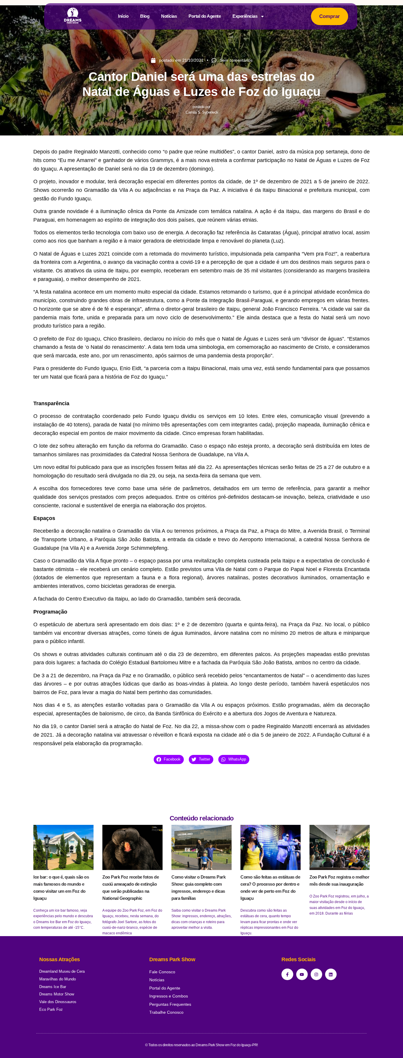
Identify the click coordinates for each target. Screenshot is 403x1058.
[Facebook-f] (287, 974)
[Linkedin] (331, 974)
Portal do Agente (205, 16)
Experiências (244, 16)
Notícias (169, 16)
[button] (169, 759)
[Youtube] (302, 974)
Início (123, 16)
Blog (144, 16)
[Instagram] (316, 974)
